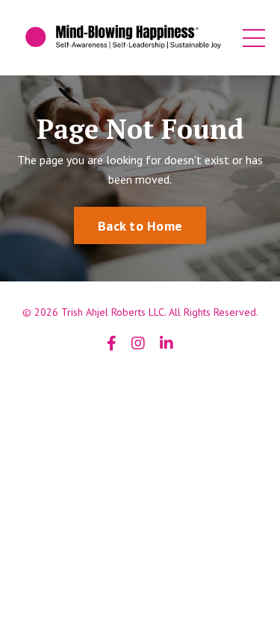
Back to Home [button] (140, 225)
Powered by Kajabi (140, 381)
